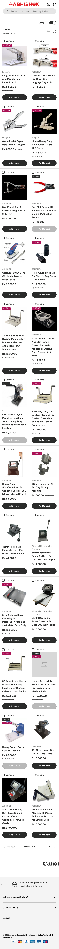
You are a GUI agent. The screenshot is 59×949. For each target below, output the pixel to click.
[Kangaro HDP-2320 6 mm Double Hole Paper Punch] (14, 56)
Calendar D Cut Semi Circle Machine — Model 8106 (13, 276)
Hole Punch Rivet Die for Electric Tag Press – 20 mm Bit (44, 276)
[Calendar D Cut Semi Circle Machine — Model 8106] (14, 253)
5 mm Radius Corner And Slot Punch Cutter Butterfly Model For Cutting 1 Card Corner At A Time (43, 347)
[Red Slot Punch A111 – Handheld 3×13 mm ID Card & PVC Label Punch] (44, 187)
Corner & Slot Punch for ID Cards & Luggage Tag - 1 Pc (43, 79)
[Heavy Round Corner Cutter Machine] (14, 730)
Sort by (6, 29)
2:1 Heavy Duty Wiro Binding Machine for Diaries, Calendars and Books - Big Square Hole (13, 342)
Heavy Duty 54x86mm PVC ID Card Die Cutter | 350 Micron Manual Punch (14, 489)
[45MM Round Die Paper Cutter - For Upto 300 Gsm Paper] (14, 530)
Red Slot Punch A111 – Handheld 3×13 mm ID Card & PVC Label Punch (44, 212)
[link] (12, 846)
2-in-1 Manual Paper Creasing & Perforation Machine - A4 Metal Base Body (14, 620)
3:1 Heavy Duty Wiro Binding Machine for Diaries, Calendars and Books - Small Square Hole (43, 418)
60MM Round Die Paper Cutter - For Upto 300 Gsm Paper (43, 556)
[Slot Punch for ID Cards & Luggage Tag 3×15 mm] (14, 187)
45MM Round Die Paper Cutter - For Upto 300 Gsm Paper (14, 550)
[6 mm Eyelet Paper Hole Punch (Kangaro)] (14, 121)
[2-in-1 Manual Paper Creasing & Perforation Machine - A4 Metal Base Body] (14, 595)
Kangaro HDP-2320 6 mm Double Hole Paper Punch (13, 79)
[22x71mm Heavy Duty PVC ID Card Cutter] (44, 730)
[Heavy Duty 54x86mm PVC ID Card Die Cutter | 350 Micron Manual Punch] (14, 464)
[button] (54, 4)
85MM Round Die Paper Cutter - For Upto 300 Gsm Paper (43, 621)
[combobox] (29, 11)
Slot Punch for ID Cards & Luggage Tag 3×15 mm (14, 210)
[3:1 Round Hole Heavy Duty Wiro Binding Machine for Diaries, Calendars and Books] (14, 664)
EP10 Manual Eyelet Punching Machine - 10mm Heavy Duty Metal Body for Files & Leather (14, 421)
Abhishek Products (17, 935)
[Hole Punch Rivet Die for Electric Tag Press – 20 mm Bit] (44, 253)
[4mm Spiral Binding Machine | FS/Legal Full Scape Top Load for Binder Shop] (44, 790)
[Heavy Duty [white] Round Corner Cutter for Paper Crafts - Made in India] (44, 664)
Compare (43, 22)
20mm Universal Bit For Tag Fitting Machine (43, 487)
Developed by (32, 935)
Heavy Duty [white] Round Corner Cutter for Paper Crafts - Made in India (44, 686)
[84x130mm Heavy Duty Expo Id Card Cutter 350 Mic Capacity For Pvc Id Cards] (14, 790)
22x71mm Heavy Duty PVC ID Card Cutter (44, 752)
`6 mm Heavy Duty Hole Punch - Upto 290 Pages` (42, 145)
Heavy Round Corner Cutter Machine (14, 749)
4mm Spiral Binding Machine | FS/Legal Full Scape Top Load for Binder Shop (43, 814)
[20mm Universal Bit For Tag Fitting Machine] (44, 464)
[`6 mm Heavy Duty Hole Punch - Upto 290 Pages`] (44, 121)
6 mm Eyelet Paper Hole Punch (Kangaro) (14, 143)
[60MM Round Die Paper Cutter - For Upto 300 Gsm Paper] (44, 530)
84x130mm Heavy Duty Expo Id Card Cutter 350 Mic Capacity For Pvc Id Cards (13, 816)
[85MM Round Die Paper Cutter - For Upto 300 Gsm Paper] (44, 595)
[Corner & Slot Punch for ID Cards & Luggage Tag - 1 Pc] (44, 56)
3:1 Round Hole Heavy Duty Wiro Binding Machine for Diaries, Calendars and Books (14, 686)
